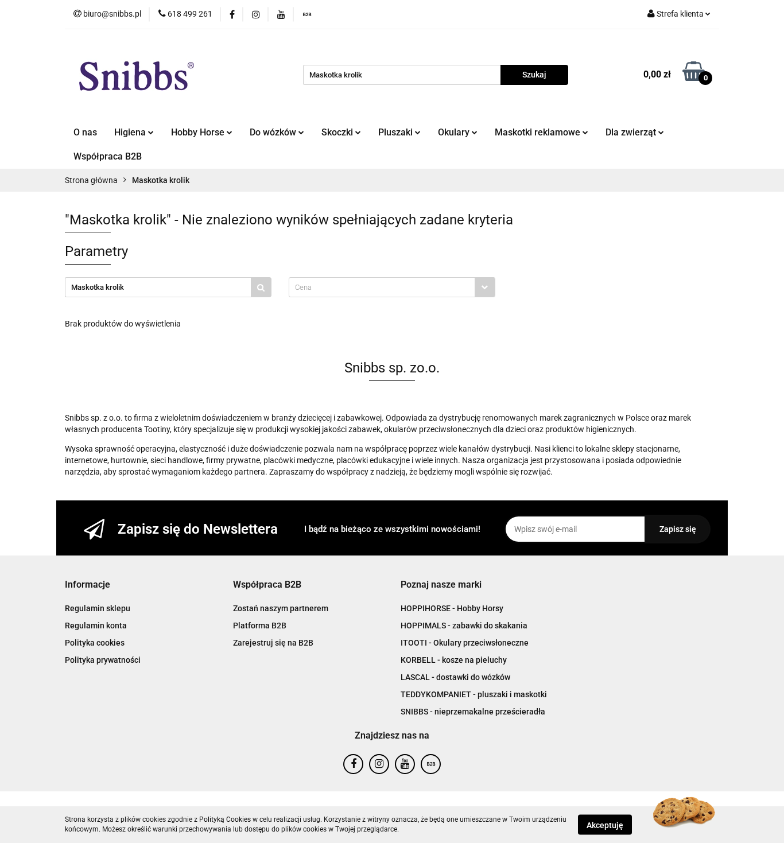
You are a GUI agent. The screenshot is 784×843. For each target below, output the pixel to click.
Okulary (455, 132)
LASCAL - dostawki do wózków (455, 677)
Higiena (131, 132)
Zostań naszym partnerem (280, 608)
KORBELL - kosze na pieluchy (454, 660)
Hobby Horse (199, 132)
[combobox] (392, 287)
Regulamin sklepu (97, 608)
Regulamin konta (96, 625)
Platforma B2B (259, 625)
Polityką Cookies (225, 819)
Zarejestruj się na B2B (273, 642)
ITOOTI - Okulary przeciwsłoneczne (465, 642)
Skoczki (338, 132)
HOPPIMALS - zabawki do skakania (464, 625)
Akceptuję (605, 824)
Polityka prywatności (103, 660)
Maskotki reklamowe (539, 132)
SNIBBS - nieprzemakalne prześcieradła (473, 711)
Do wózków (274, 132)
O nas (85, 132)
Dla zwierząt (632, 132)
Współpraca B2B (107, 156)
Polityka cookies (95, 642)
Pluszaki (396, 132)
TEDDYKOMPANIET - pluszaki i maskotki (474, 694)
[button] (87, 585)
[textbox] (382, 287)
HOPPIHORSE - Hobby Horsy (452, 608)
